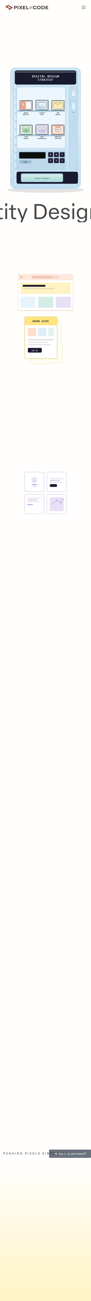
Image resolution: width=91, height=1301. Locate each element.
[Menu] (83, 7)
